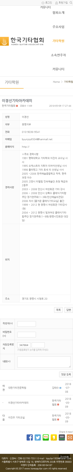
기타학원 (58, 41)
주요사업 (58, 27)
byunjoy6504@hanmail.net (37, 139)
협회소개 (58, 12)
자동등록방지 (8, 346)
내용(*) (6, 361)
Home (56, 81)
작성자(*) (8, 323)
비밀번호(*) (7, 334)
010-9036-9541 (31, 131)
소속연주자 (58, 55)
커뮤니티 (45, 7)
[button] (8, 105)
